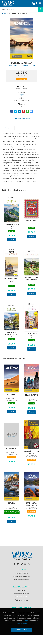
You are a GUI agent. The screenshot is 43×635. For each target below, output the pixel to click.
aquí (26, 620)
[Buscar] (40, 9)
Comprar (11, 240)
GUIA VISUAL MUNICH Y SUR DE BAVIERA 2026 (11, 333)
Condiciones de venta (21, 594)
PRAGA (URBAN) (31, 395)
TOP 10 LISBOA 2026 (31, 334)
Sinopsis (8, 128)
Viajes (4, 13)
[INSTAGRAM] (25, 563)
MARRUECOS (12, 395)
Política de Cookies (21, 600)
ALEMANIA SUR (12, 448)
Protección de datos (21, 597)
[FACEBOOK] (14, 563)
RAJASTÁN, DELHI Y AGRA (31, 452)
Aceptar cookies (21, 630)
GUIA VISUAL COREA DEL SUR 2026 (31, 279)
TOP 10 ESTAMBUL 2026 (11, 280)
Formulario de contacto (21, 580)
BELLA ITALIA (31, 221)
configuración (21, 623)
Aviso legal (21, 590)
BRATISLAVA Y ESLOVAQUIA (31, 504)
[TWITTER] (18, 563)
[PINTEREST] (21, 563)
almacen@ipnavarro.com (21, 576)
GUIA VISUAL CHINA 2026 (11, 225)
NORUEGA (11, 503)
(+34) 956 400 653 (21, 573)
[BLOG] (28, 563)
